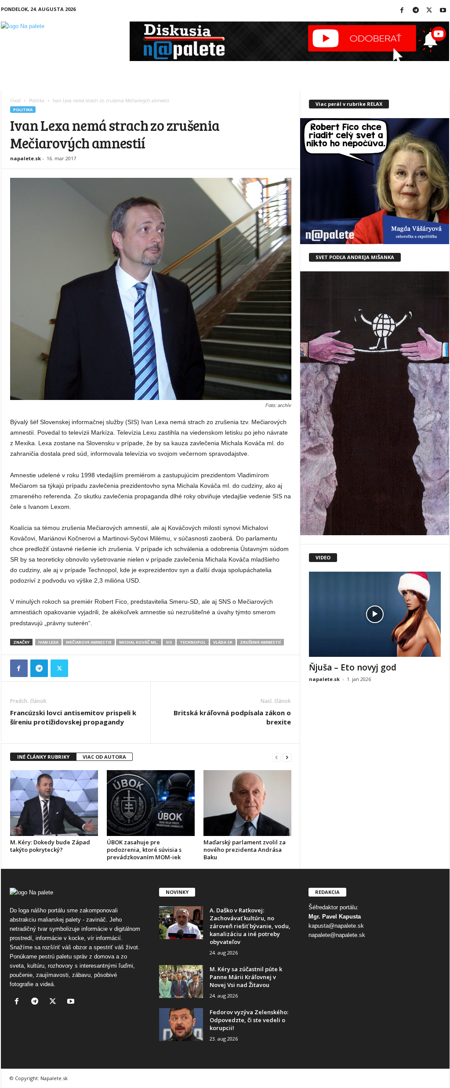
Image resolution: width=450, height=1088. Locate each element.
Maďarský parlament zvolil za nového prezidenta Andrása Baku (244, 849)
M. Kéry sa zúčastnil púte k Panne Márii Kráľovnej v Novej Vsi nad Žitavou (246, 977)
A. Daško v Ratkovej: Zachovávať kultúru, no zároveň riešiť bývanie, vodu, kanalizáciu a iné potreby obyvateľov (250, 926)
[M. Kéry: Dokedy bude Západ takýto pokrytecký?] (54, 803)
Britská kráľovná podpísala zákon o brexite (232, 717)
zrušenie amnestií (260, 642)
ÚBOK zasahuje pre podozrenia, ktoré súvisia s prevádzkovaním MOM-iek (144, 849)
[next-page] (287, 757)
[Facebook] (402, 10)
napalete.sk (25, 158)
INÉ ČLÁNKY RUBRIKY (43, 756)
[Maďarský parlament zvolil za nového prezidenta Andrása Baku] (247, 803)
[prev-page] (276, 757)
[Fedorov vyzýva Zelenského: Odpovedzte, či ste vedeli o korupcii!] (181, 1024)
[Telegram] (415, 10)
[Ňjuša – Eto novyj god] (375, 614)
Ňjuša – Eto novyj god (352, 667)
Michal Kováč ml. (138, 642)
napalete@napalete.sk (336, 935)
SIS (169, 642)
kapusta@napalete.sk (336, 925)
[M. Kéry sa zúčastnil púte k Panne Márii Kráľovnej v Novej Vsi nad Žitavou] (181, 981)
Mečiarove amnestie (89, 642)
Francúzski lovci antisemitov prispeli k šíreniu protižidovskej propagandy (73, 717)
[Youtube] (443, 10)
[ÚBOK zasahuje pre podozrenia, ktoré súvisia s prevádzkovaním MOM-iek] (151, 803)
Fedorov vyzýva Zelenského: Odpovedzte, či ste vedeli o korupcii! (249, 1020)
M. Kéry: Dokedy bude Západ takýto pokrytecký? (50, 846)
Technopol (193, 642)
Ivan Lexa (48, 642)
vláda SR (222, 642)
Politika (36, 100)
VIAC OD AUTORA (104, 756)
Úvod (15, 100)
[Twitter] (429, 10)
